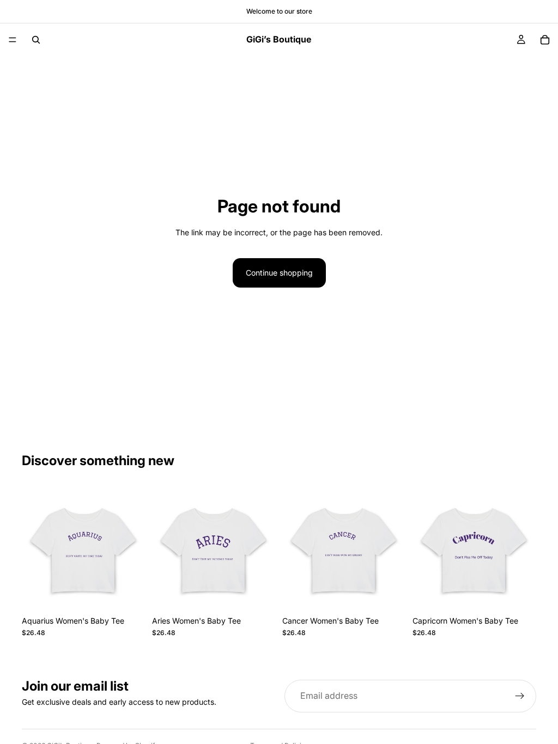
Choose (137, 593)
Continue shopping (279, 272)
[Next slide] (133, 549)
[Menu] (12, 39)
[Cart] (545, 40)
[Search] (36, 40)
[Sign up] (519, 696)
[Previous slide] (34, 549)
